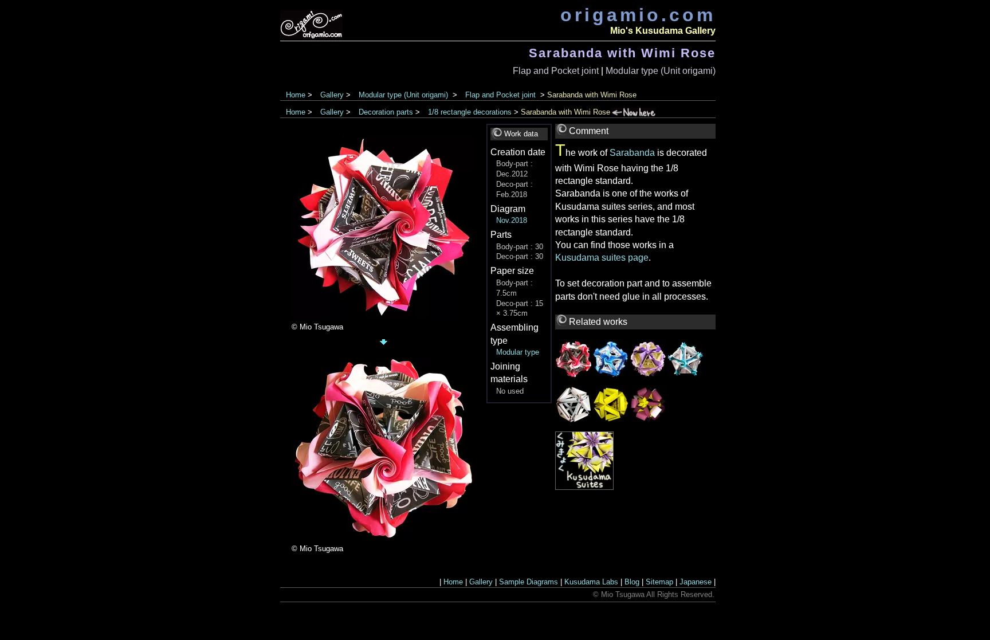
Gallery (332, 95)
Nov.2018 (511, 220)
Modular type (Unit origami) (661, 71)
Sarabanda (632, 153)
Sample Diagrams (528, 582)
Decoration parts (386, 112)
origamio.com (638, 15)
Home (295, 95)
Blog (631, 582)
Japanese (695, 582)
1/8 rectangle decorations (470, 112)
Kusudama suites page (602, 257)
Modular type (517, 352)
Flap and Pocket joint (556, 71)
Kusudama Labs (591, 582)
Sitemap (659, 582)
